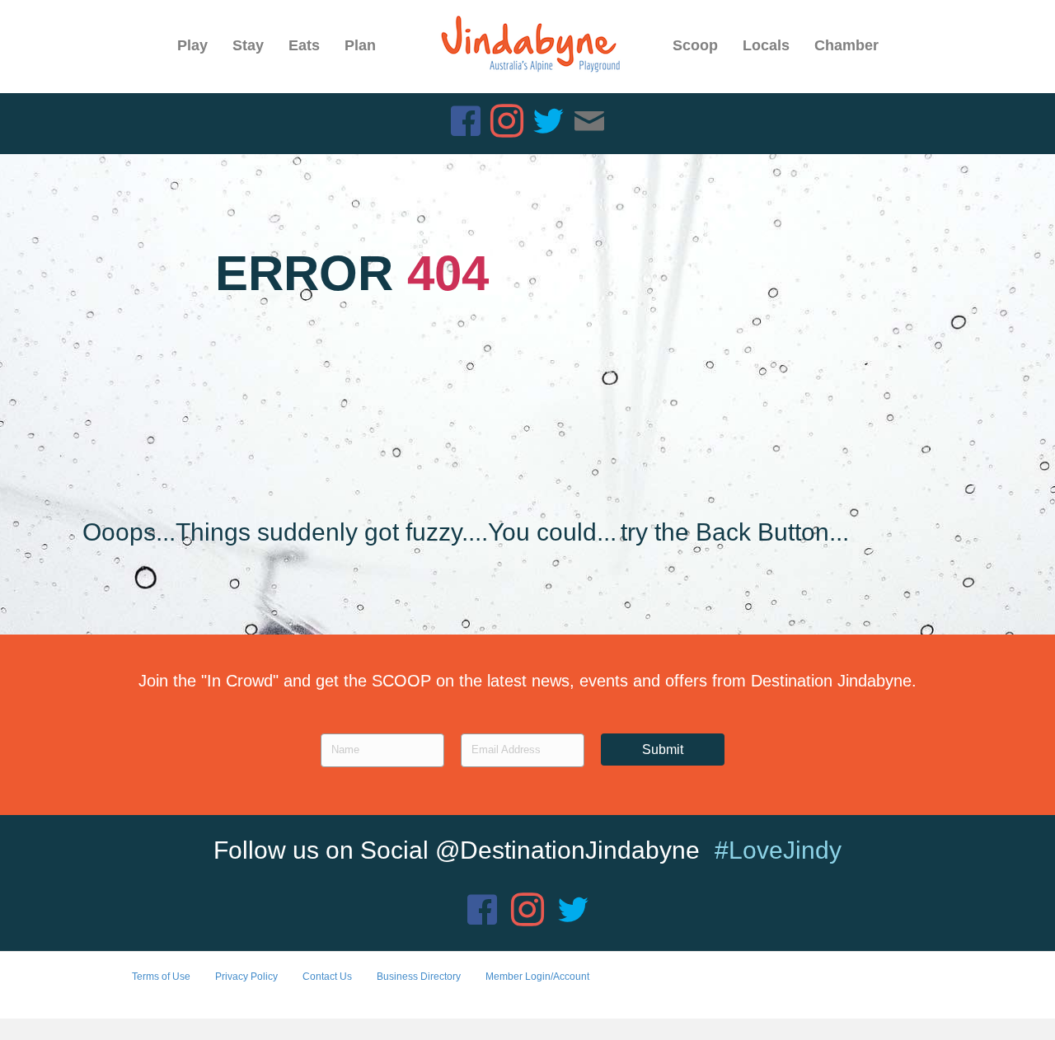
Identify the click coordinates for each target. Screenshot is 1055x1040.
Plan (360, 45)
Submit (662, 750)
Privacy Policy (246, 976)
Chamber (846, 45)
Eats (304, 45)
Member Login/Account (537, 976)
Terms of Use (161, 976)
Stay (248, 45)
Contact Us (327, 976)
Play (192, 45)
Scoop (695, 45)
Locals (766, 45)
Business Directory (419, 976)
